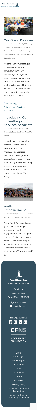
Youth (12, 217)
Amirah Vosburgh (12, 44)
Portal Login (18, 356)
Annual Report (18, 360)
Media (18, 368)
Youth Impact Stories (22, 217)
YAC (8, 217)
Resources (18, 380)
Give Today (18, 372)
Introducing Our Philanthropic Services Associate (18, 121)
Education (7, 54)
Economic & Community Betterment (16, 51)
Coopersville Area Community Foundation (18, 396)
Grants (23, 54)
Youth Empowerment (15, 208)
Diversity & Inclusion (24, 47)
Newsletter (18, 364)
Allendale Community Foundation (18, 389)
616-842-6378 (19, 302)
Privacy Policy (18, 384)
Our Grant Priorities (18, 40)
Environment (16, 54)
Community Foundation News (14, 132)
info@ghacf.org (20, 306)
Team (27, 132)
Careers (18, 376)
